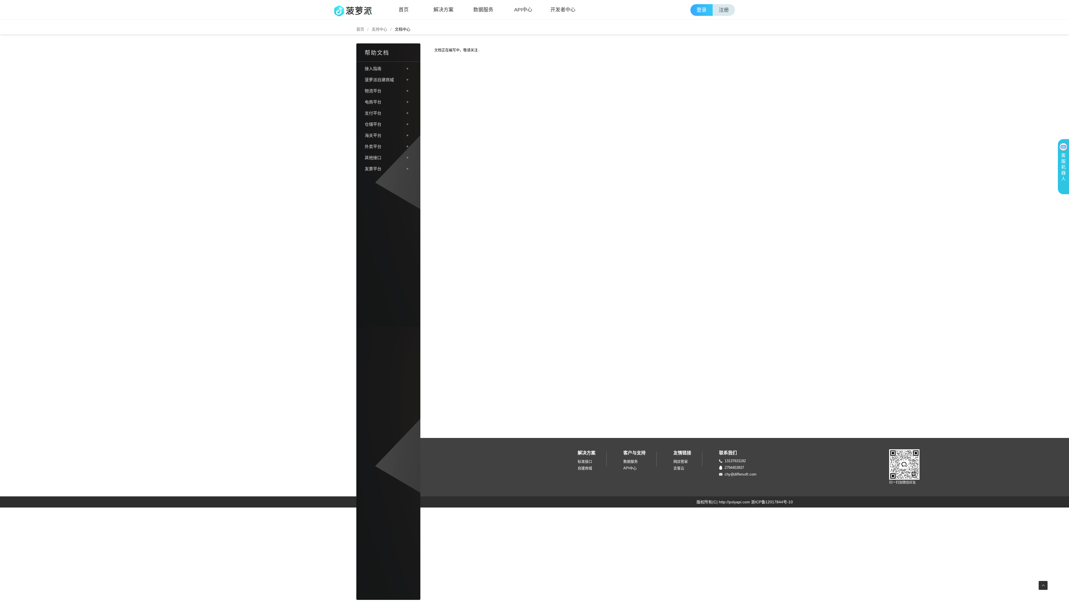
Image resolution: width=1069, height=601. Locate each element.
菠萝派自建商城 (379, 79)
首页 (404, 10)
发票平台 (373, 168)
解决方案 (443, 10)
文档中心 (402, 29)
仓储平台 (373, 124)
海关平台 (373, 135)
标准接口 (585, 461)
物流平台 (373, 90)
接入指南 (373, 68)
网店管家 (680, 461)
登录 (702, 10)
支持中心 (379, 29)
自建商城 (585, 468)
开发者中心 (562, 10)
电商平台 (373, 102)
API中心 (523, 10)
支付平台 (373, 113)
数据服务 (483, 10)
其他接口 (373, 157)
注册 (724, 10)
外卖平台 (373, 146)
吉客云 (678, 468)
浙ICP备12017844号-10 (772, 502)
